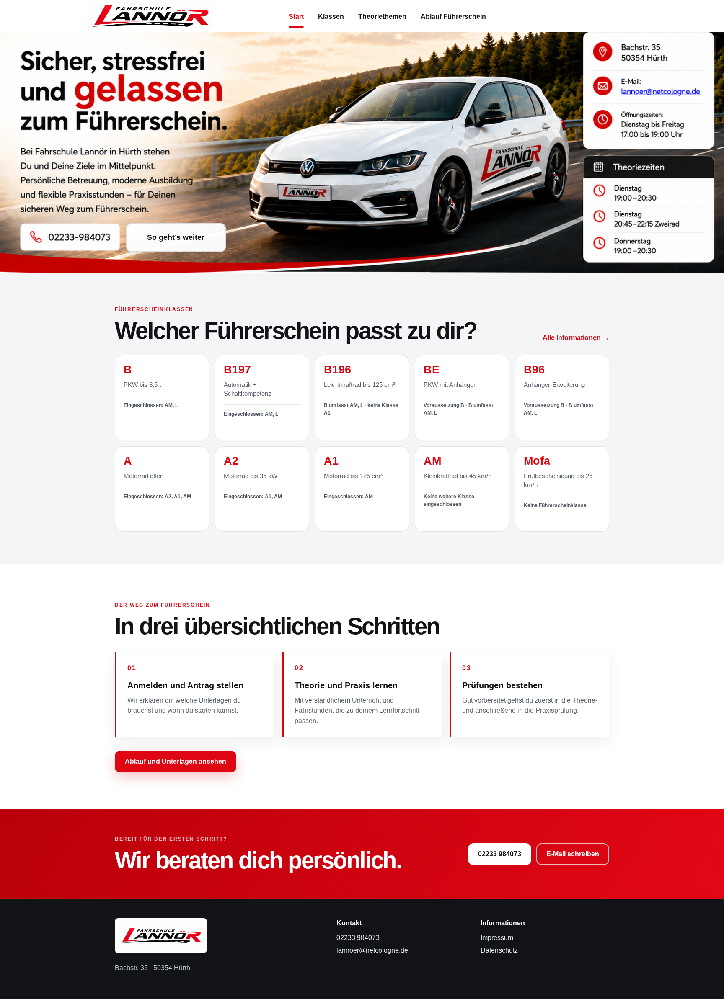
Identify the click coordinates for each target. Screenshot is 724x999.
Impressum (497, 937)
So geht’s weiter (175, 237)
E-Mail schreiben (572, 853)
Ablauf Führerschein (453, 16)
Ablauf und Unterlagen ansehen (175, 761)
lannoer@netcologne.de (372, 950)
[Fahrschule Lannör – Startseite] (150, 16)
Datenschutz (499, 950)
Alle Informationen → (576, 337)
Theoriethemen (382, 16)
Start (296, 16)
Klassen (331, 16)
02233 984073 (499, 853)
